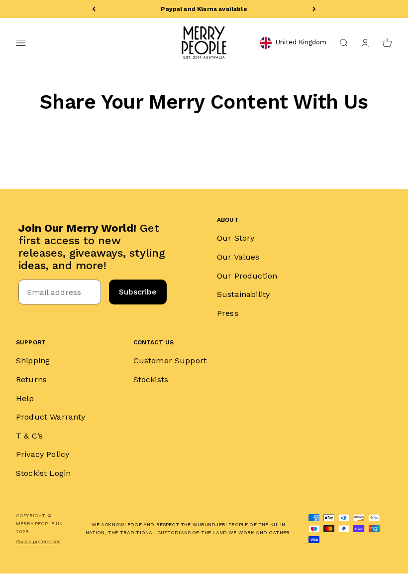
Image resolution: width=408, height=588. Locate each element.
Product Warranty (51, 417)
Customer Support (170, 360)
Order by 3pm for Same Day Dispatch (204, 8)
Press (227, 313)
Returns (31, 379)
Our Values (238, 257)
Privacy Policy (42, 454)
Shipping (33, 360)
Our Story (235, 238)
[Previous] (94, 9)
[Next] (314, 9)
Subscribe (138, 291)
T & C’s (29, 436)
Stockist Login (43, 473)
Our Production (247, 276)
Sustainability (243, 294)
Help (25, 398)
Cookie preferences (38, 541)
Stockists (150, 379)
